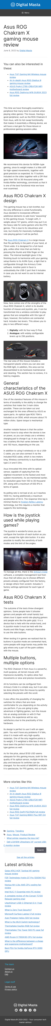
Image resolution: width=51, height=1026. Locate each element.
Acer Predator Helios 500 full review (22, 918)
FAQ (6, 974)
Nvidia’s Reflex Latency (32, 502)
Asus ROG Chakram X (18, 240)
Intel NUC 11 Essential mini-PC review (23, 892)
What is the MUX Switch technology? (22, 922)
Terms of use (10, 987)
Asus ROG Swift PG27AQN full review (27, 812)
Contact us (9, 969)
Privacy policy (11, 989)
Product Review (27, 834)
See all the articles (25, 857)
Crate (44, 572)
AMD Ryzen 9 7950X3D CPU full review (23, 937)
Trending (19, 831)
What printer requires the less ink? (23, 838)
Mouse (16, 834)
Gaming (10, 831)
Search (40, 850)
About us (8, 971)
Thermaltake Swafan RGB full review (22, 926)
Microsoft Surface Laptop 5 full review (23, 914)
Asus (9, 834)
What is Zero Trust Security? (18, 910)
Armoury (38, 572)
